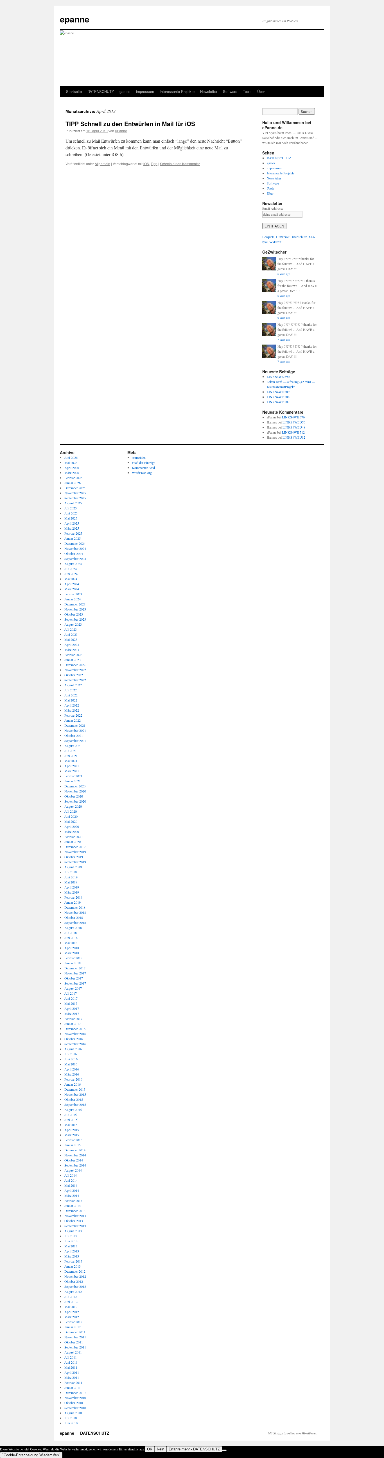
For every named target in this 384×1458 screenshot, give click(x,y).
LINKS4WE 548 (294, 427)
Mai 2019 (70, 882)
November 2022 (75, 670)
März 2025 (71, 528)
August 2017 (73, 988)
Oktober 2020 (73, 796)
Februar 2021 (73, 776)
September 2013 (75, 1226)
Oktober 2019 (73, 857)
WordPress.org (142, 472)
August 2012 (73, 1291)
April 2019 (71, 887)
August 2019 (73, 867)
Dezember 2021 (74, 725)
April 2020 (71, 826)
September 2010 (75, 1407)
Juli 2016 (70, 1054)
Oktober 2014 (73, 1160)
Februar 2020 (73, 836)
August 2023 (73, 624)
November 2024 (75, 548)
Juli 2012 (70, 1296)
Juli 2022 (70, 690)
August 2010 (73, 1413)
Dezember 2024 (74, 543)
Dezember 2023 (74, 604)
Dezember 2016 (74, 1028)
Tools (247, 91)
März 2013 (71, 1256)
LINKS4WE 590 (278, 376)
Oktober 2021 (73, 735)
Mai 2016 (70, 1064)
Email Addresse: (273, 208)
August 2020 (73, 806)
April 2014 (71, 1190)
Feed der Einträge (143, 462)
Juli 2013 (70, 1236)
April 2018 (71, 948)
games (124, 91)
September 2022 (75, 680)
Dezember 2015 (74, 1089)
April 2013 (71, 1251)
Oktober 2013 (73, 1220)
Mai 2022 (70, 700)
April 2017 (71, 1008)
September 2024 (75, 558)
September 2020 (75, 801)
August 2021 (73, 745)
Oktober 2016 (73, 1038)
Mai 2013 (70, 1246)
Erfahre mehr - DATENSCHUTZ (194, 1449)
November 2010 (75, 1397)
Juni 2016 (71, 1059)
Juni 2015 (71, 1119)
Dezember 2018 (74, 907)
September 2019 (75, 862)
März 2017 (71, 1013)
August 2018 (73, 927)
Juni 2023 (71, 634)
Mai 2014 (70, 1185)
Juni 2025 (71, 513)
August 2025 (73, 503)
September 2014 (75, 1165)
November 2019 (75, 851)
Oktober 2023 (73, 614)
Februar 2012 (73, 1322)
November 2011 (75, 1337)
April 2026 (71, 467)
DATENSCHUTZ (100, 91)
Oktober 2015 (73, 1099)
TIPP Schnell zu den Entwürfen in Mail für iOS (130, 123)
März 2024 (71, 589)
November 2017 (75, 973)
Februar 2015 (73, 1140)
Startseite (74, 91)
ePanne (121, 130)
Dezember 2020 (74, 786)
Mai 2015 (70, 1124)
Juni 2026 (71, 457)
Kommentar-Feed (143, 467)
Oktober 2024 (73, 553)
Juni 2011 (71, 1362)
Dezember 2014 (74, 1150)
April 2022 (71, 705)
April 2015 (71, 1129)
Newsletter (208, 91)
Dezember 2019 (74, 846)
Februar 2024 (73, 594)
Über (261, 91)
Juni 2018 (71, 937)
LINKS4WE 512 (293, 432)
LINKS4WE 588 (278, 397)
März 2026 (71, 472)
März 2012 (71, 1317)
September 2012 (75, 1286)
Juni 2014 (71, 1180)
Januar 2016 (72, 1084)
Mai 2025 (70, 518)
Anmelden (139, 457)
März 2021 (71, 771)
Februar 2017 (73, 1018)
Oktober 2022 (73, 675)
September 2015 (75, 1104)
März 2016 (71, 1074)
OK (149, 1449)
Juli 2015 (70, 1114)
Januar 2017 (72, 1023)
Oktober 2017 (73, 978)
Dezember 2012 (74, 1271)
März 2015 (71, 1135)
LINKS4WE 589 (278, 391)
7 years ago (283, 339)
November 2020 (75, 791)
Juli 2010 (70, 1418)
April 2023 (71, 644)
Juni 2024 (71, 573)
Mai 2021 (70, 760)
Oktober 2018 (73, 917)
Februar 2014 (73, 1200)
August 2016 (73, 1049)
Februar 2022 (73, 715)
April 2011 (71, 1372)
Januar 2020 (72, 841)
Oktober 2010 (73, 1402)
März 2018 (71, 953)
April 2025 (71, 523)
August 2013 (73, 1231)
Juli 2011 (70, 1357)
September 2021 (75, 740)
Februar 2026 (73, 477)
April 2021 (71, 766)
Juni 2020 (71, 816)
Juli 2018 (70, 932)
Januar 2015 (72, 1145)
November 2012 (75, 1276)
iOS (146, 163)
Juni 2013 (71, 1241)
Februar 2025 (73, 533)
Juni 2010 (71, 1423)
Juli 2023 (70, 629)
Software (230, 91)
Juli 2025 (70, 508)
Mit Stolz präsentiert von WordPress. (292, 1433)
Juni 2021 (71, 755)
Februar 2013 (73, 1261)
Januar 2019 (72, 902)
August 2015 (73, 1109)
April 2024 (71, 584)
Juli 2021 (70, 750)
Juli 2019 (70, 872)
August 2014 (73, 1170)
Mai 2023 (70, 639)
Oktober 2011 (73, 1342)
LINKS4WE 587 (278, 402)
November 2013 (75, 1215)
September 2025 (75, 498)
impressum (145, 91)
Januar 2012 (72, 1327)
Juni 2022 (71, 695)
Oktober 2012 (73, 1281)
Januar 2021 (72, 781)
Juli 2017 (70, 993)
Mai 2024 (70, 579)
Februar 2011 (73, 1382)
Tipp (154, 163)
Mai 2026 (70, 462)
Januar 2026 (72, 482)
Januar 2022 (72, 720)
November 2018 (75, 912)
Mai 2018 (70, 942)
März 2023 (71, 649)
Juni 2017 (71, 998)
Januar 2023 (72, 659)
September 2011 (75, 1347)
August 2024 (73, 563)
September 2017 (75, 983)
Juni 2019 (71, 877)
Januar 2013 (72, 1266)
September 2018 (75, 922)
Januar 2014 (72, 1205)
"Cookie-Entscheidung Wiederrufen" (31, 1455)
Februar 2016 (73, 1079)
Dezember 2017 (74, 968)
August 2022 (73, 685)
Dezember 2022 (74, 664)
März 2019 (71, 892)
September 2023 (75, 619)
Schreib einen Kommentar (180, 163)
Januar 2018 (72, 963)
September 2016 (75, 1044)
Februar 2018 (73, 958)
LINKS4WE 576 (293, 417)
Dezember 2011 (74, 1332)
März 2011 (71, 1377)
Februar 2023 (73, 654)
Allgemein (102, 163)
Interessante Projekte (177, 91)
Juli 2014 (70, 1175)
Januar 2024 (72, 599)
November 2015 (75, 1094)
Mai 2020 (70, 821)
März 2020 (71, 831)
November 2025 (75, 493)
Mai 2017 (70, 1003)
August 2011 (73, 1352)
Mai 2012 (70, 1306)
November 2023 (75, 609)
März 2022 (71, 710)
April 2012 (71, 1311)
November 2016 (75, 1033)
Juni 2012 (71, 1301)
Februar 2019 (73, 897)
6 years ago (283, 274)
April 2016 (71, 1069)
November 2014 (75, 1155)
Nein (160, 1449)
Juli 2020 (70, 811)
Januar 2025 (72, 538)
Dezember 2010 (74, 1392)
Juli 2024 (70, 568)
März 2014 (71, 1195)
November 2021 (75, 730)
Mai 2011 (70, 1367)
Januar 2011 (72, 1387)
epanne (74, 19)
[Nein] (224, 1450)
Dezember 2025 (74, 488)
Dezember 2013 (74, 1210)
